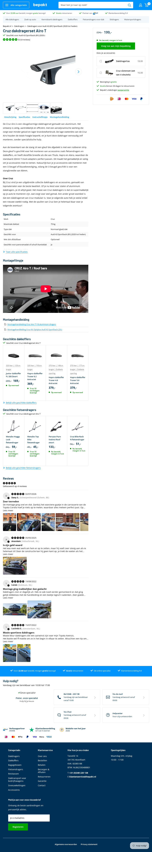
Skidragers (114, 19)
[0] (146, 5)
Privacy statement (89, 844)
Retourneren (44, 776)
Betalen (41, 765)
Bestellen (42, 760)
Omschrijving (10, 117)
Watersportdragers (132, 19)
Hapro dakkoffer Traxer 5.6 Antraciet (77, 380)
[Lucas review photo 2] (39, 609)
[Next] (78, 72)
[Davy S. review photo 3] (48, 522)
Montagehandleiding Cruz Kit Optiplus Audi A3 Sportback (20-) (34, 329)
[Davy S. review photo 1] (9, 522)
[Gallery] (45, 78)
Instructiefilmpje (40, 117)
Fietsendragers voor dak (93, 19)
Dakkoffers (72, 19)
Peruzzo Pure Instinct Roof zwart (55, 439)
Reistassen (13, 773)
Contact (41, 785)
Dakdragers (19, 26)
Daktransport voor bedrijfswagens (17, 780)
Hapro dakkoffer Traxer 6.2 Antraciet (35, 376)
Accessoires (14, 789)
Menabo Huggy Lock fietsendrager (13, 439)
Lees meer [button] (8, 510)
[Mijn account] (140, 5)
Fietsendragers (15, 769)
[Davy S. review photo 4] (67, 522)
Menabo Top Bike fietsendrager (33, 439)
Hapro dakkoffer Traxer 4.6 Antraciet (56, 380)
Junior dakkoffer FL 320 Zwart (13, 375)
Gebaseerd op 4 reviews (15, 486)
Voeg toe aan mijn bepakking (116, 46)
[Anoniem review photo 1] (15, 566)
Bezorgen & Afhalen (43, 771)
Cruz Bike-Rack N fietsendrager (77, 438)
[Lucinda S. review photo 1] (9, 653)
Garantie (42, 781)
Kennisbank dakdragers (52, 19)
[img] (18, 494)
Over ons (42, 756)
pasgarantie (123, 90)
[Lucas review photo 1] (15, 609)
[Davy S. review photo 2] (29, 522)
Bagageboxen (15, 765)
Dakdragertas (123, 61)
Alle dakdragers (12, 19)
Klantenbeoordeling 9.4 (118, 13)
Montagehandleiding (59, 117)
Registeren (18, 826)
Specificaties (24, 117)
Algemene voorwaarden (66, 844)
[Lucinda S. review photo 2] (23, 653)
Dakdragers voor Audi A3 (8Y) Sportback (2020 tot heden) (52, 26)
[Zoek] (129, 5)
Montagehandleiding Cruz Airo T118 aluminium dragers (31, 324)
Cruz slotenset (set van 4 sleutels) (125, 72)
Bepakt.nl (7, 26)
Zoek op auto (30, 19)
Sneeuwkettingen (16, 785)
